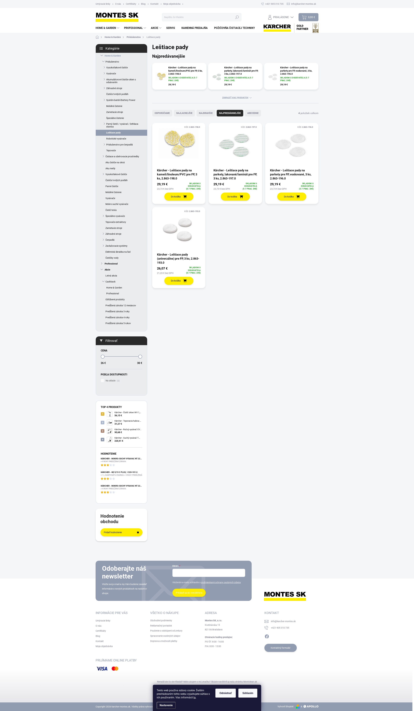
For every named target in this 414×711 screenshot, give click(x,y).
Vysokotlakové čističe (117, 67)
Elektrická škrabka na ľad (118, 252)
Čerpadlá (109, 240)
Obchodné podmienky (161, 620)
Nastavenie (166, 705)
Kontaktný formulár (280, 648)
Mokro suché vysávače (116, 204)
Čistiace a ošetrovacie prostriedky (122, 156)
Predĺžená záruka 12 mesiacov (120, 305)
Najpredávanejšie (230, 113)
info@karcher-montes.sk (283, 621)
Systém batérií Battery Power (120, 100)
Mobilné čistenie (114, 106)
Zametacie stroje (114, 112)
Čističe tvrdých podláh (117, 94)
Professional (111, 263)
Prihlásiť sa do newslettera (189, 592)
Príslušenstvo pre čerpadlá (119, 144)
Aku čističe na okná (115, 162)
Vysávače (111, 73)
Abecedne (253, 113)
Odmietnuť (225, 693)
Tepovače (111, 150)
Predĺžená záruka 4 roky (117, 317)
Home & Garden (113, 55)
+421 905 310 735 (280, 627)
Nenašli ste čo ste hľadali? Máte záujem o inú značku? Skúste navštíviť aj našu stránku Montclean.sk (207, 681)
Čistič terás (111, 210)
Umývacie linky (103, 4)
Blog (143, 4)
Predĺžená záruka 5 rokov (118, 323)
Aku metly (110, 168)
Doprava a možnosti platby (163, 641)
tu (194, 697)
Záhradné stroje (114, 88)
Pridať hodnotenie (113, 532)
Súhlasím (247, 693)
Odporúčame (162, 113)
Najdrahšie (206, 113)
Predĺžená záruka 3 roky (117, 311)
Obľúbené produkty (115, 299)
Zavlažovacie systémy (116, 246)
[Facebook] (266, 635)
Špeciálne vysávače (115, 216)
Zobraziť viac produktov (235, 98)
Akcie (107, 269)
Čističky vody (112, 258)
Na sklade (112, 380)
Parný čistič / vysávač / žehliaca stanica (122, 125)
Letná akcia (111, 275)
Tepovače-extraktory (115, 222)
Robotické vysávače (116, 138)
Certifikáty (131, 4)
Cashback (110, 281)
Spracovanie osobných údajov (165, 636)
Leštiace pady (113, 132)
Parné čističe (111, 186)
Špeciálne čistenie (115, 118)
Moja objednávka (171, 4)
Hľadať (237, 17)
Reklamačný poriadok (161, 625)
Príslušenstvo (112, 61)
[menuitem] (108, 28)
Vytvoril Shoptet (286, 706)
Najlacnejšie (184, 113)
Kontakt (154, 4)
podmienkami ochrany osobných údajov (221, 582)
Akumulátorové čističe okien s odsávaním (121, 81)
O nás (118, 4)
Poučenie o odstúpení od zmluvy (166, 630)
